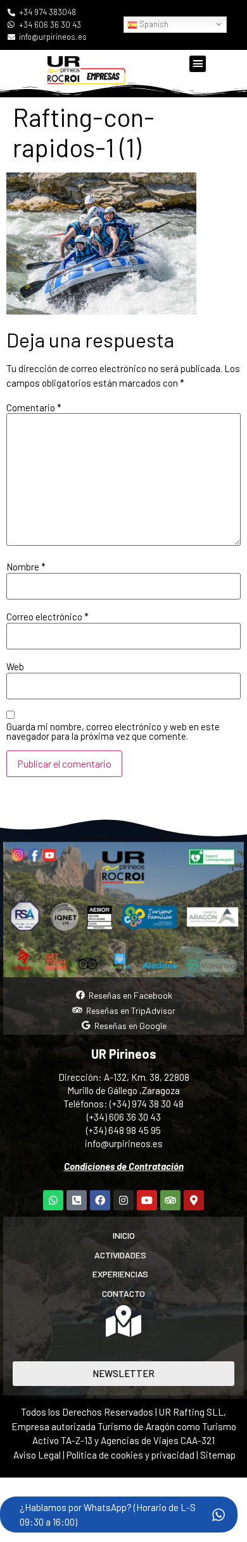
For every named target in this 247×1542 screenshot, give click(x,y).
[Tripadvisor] (170, 1200)
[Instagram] (123, 1200)
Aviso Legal (37, 1455)
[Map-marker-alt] (194, 1200)
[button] (197, 64)
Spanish (152, 24)
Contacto (123, 1293)
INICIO (124, 1235)
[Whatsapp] (53, 1200)
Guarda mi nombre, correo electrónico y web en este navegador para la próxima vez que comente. (113, 731)
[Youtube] (147, 1200)
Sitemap (218, 1455)
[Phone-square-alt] (76, 1200)
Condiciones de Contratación (124, 1166)
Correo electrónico (47, 617)
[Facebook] (100, 1200)
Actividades (120, 1255)
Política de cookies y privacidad (131, 1455)
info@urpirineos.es (124, 1143)
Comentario (33, 408)
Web (15, 667)
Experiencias (120, 1273)
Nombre (26, 567)
